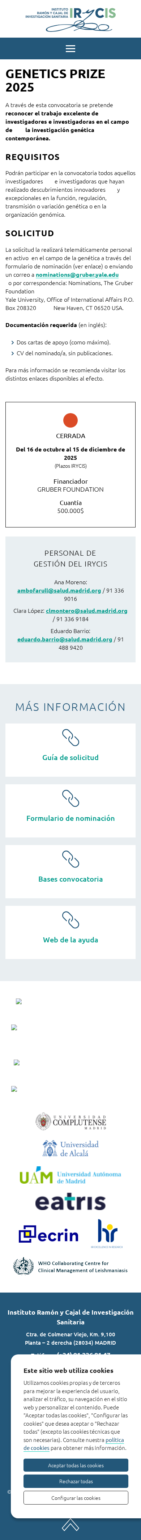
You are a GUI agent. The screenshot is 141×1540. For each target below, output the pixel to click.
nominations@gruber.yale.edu (77, 274)
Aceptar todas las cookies (76, 1465)
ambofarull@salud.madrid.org (59, 590)
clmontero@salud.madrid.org (87, 610)
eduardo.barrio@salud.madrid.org (64, 639)
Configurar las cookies (76, 1497)
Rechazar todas (76, 1481)
